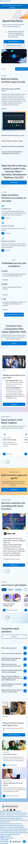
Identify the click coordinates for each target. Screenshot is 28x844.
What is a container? (8, 834)
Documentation (17, 825)
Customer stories (9, 814)
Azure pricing (21, 814)
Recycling (5, 843)
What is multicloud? (14, 830)
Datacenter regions (11, 813)
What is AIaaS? (19, 832)
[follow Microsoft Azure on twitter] (4, 810)
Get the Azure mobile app (11, 806)
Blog (22, 825)
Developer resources (5, 827)
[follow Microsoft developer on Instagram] (7, 810)
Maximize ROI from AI (5, 818)
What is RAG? (16, 834)
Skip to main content (5, 1)
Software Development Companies (8, 823)
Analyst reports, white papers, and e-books (10, 829)
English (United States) (5, 836)
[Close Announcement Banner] (25, 6)
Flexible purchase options (13, 816)
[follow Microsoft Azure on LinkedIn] (11, 810)
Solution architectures (15, 820)
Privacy (2, 841)
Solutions (13, 818)
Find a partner (9, 825)
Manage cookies (8, 841)
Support (22, 820)
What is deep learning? (10, 832)
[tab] (4, 589)
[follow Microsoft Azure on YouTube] (14, 810)
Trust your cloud (20, 813)
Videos (22, 829)
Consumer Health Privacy (6, 839)
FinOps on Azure (24, 816)
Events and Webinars (20, 827)
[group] (11, 444)
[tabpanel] (14, 606)
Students (12, 827)
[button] (14, 56)
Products (15, 814)
